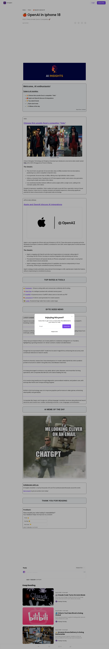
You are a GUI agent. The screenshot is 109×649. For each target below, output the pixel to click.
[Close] (72, 316)
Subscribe (67, 326)
